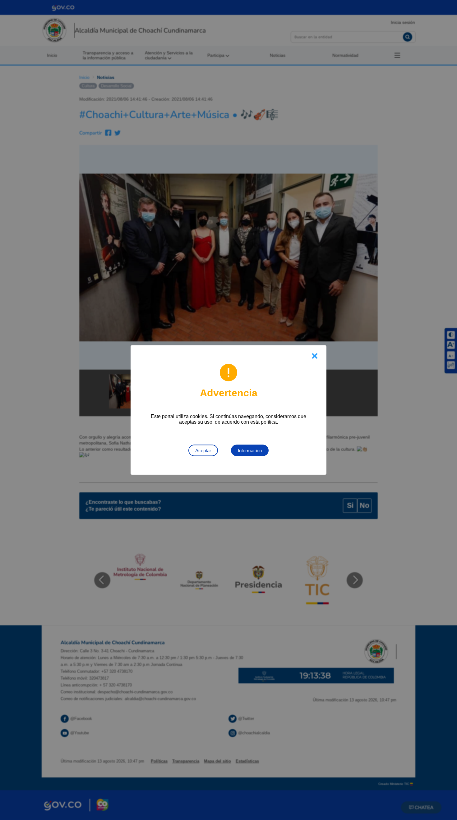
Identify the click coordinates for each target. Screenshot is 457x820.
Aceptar (203, 450)
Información (250, 450)
